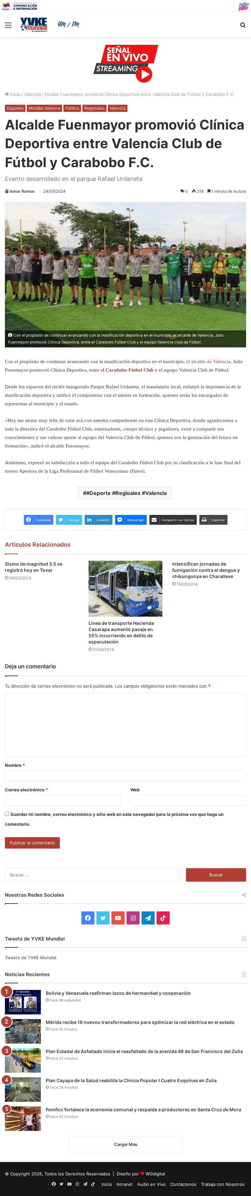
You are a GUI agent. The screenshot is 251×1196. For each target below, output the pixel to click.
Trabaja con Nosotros (222, 1184)
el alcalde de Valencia (208, 361)
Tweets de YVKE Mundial (30, 957)
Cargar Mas (125, 1144)
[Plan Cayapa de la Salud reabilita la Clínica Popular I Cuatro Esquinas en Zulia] (23, 1089)
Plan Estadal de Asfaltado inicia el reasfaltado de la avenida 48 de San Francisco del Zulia (144, 1051)
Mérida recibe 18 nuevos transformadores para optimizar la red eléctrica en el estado (140, 1022)
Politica (72, 108)
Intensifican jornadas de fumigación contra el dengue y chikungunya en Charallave (206, 570)
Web (135, 789)
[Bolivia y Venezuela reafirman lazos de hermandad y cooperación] (23, 1002)
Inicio (15, 94)
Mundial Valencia (44, 108)
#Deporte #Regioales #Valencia (126, 493)
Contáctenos (183, 1184)
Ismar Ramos (22, 191)
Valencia (32, 94)
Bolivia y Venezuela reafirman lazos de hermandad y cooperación (118, 993)
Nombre (15, 765)
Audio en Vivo (151, 1184)
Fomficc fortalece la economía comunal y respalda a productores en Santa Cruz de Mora (143, 1109)
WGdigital (155, 1173)
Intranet (125, 1184)
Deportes (15, 108)
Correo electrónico (26, 789)
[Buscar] (243, 27)
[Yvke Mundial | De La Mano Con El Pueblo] (51, 24)
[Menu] (8, 27)
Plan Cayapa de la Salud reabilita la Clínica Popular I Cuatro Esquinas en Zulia (131, 1080)
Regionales (94, 108)
